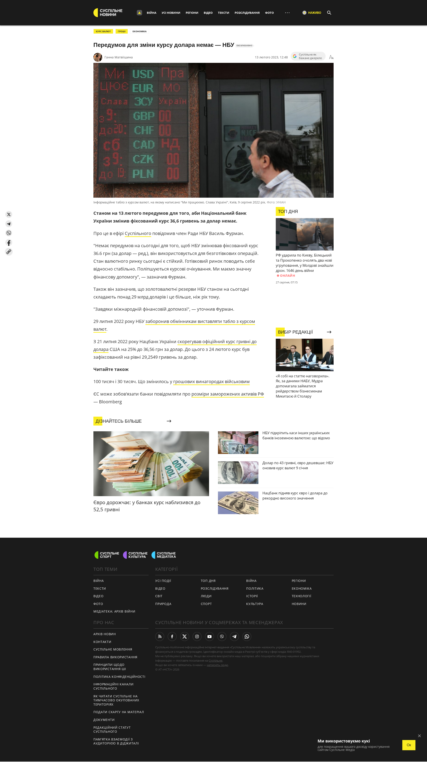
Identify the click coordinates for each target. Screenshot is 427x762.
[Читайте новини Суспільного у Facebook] (172, 636)
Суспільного (138, 233)
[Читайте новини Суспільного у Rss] (159, 636)
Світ (159, 596)
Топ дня (208, 581)
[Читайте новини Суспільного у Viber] (222, 636)
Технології (301, 596)
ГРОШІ (121, 31)
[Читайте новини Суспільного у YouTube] (209, 636)
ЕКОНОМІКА (140, 31)
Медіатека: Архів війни (114, 611)
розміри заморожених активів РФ (227, 394)
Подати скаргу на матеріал (118, 712)
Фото (269, 13)
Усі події (163, 581)
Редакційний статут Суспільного (112, 729)
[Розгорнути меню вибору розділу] (139, 12)
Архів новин (104, 634)
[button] (9, 214)
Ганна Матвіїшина (119, 57)
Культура (254, 604)
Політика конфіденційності (119, 676)
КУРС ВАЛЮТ (103, 31)
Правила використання (115, 657)
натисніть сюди (217, 665)
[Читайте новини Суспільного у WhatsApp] (246, 636)
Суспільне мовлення (112, 649)
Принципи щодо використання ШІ (109, 667)
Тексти (223, 13)
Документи (104, 720)
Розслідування (247, 13)
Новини (299, 604)
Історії (252, 596)
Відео (208, 13)
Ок (409, 745)
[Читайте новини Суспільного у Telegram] (234, 636)
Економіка (302, 588)
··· (287, 13)
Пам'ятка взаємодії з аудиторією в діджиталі (116, 741)
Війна (151, 13)
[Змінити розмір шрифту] (331, 57)
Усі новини (171, 13)
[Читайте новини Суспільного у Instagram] (197, 636)
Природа (163, 604)
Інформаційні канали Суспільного (113, 686)
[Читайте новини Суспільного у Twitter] (184, 636)
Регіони (192, 13)
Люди (206, 596)
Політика (255, 588)
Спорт (206, 604)
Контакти (102, 642)
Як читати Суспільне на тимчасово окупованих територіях (116, 700)
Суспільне (215, 661)
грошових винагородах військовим (211, 381)
